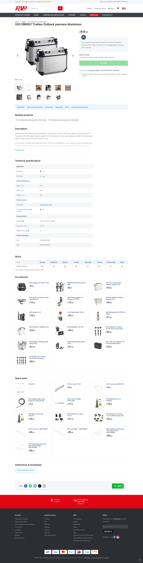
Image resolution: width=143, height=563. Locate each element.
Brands (17, 535)
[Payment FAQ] (71, 553)
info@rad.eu (87, 557)
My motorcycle (20, 538)
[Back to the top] (139, 559)
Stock (67, 107)
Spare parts (59, 107)
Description (21, 107)
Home (17, 22)
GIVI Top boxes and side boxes (37, 22)
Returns (46, 530)
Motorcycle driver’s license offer (83, 535)
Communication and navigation (25, 524)
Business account (79, 530)
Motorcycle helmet (21, 522)
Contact (46, 519)
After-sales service (50, 535)
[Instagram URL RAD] (117, 538)
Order (119, 486)
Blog (74, 532)
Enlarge (19, 80)
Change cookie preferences (82, 541)
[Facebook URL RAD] (114, 538)
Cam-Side (49, 205)
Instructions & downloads (79, 107)
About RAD (76, 524)
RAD (74, 515)
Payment (47, 524)
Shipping (47, 527)
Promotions (18, 532)
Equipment (18, 527)
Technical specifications (35, 107)
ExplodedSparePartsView (25, 470)
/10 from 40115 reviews (28, 2)
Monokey (43, 205)
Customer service (100, 8)
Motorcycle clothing (21, 519)
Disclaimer (106, 557)
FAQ (45, 522)
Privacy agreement (96, 557)
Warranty (47, 532)
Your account (77, 519)
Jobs (75, 527)
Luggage (23, 22)
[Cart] (118, 8)
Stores (75, 522)
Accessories (49, 107)
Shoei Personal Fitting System (82, 538)
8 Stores (89, 8)
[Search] (60, 8)
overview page (111, 45)
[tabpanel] (45, 56)
